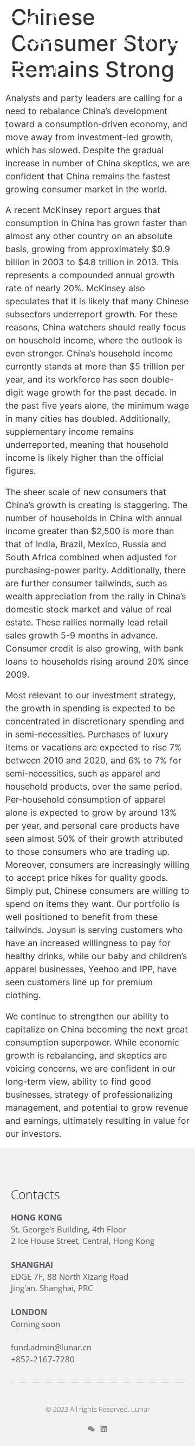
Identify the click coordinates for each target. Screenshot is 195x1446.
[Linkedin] (103, 1428)
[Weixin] (91, 1428)
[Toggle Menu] (177, 40)
